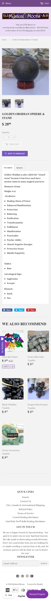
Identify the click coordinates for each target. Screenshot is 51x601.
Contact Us (25, 501)
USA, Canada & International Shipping (25, 505)
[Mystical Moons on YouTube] (31, 576)
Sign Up (44, 563)
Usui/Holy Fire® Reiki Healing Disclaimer (25, 521)
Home (4, 39)
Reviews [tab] (20, 168)
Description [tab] (8, 168)
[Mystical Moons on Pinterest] (22, 576)
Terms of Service (25, 513)
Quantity (5, 132)
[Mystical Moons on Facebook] (17, 576)
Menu (8, 3)
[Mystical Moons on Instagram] (27, 576)
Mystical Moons (18, 584)
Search (25, 497)
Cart (46, 3)
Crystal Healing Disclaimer (26, 517)
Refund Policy (25, 509)
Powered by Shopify (35, 584)
